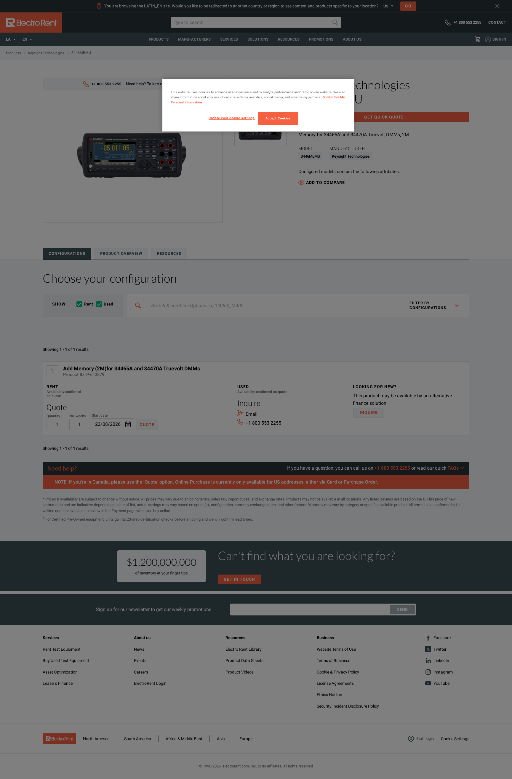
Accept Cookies (278, 118)
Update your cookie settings (232, 118)
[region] (258, 105)
